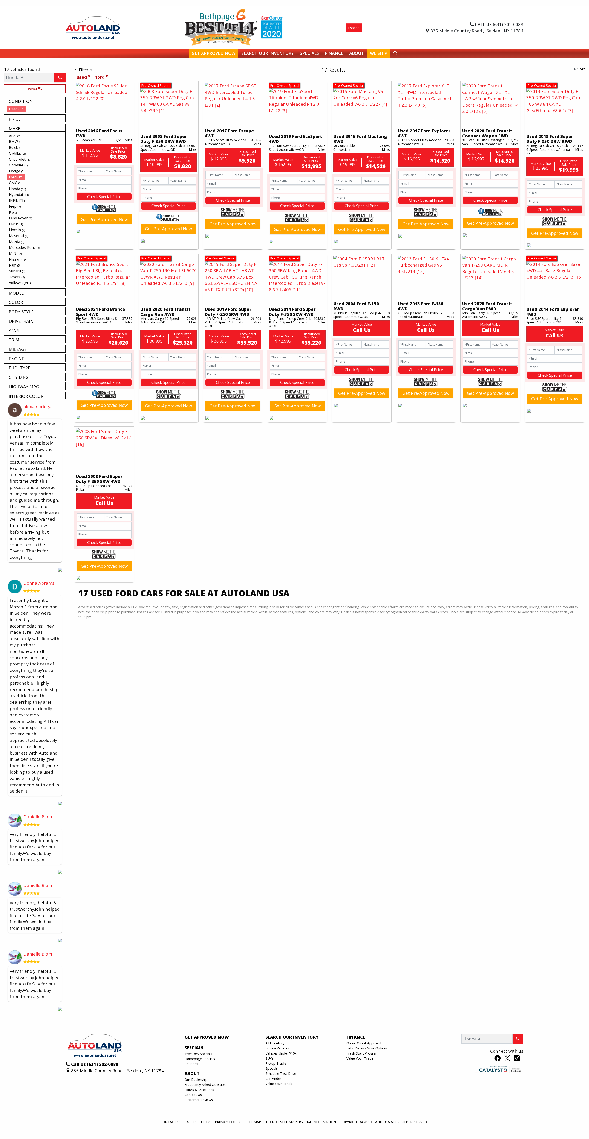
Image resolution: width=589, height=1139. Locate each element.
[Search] (60, 77)
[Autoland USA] (93, 27)
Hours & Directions (199, 1089)
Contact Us (193, 1094)
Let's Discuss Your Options (367, 1048)
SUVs (270, 1058)
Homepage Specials (200, 1058)
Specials (272, 1068)
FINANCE (355, 1037)
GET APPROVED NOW (207, 1037)
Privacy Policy (228, 1121)
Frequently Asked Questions (206, 1084)
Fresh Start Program (362, 1053)
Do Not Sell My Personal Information (301, 1121)
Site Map (254, 1121)
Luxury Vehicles (277, 1048)
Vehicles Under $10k (281, 1053)
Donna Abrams (38, 583)
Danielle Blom (37, 816)
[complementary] (575, 1125)
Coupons (191, 1063)
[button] (213, 53)
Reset (33, 89)
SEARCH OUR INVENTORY (292, 1037)
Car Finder (273, 1078)
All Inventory (275, 1043)
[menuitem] (36, 109)
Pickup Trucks (276, 1063)
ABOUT (192, 1073)
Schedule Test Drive (281, 1073)
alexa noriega (37, 406)
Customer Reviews (199, 1099)
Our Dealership (196, 1079)
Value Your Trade (279, 1083)
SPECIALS (194, 1047)
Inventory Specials (198, 1053)
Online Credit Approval (363, 1043)
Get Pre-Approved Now (104, 219)
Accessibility (199, 1121)
